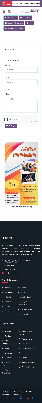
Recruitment (27, 339)
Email (7, 77)
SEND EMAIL (11, 126)
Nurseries (8, 292)
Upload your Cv (28, 348)
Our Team (8, 336)
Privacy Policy (6, 363)
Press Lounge (5, 342)
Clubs (7, 311)
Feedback (8, 358)
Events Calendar (28, 367)
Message (9, 99)
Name (7, 65)
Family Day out (26, 309)
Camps (23, 288)
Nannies (8, 302)
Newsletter (9, 331)
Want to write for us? (26, 332)
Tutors (23, 292)
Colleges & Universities (23, 303)
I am (7, 89)
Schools (8, 297)
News (7, 348)
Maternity (8, 288)
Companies (24, 314)
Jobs (23, 353)
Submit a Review (28, 362)
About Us (8, 353)
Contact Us (26, 344)
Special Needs (25, 297)
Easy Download (6, 371)
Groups (25, 358)
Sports (7, 306)
